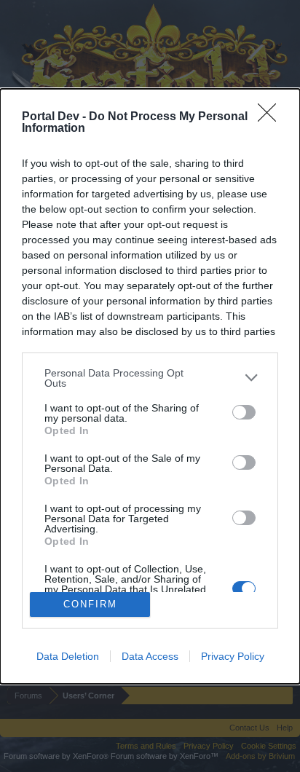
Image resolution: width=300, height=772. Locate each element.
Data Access (150, 656)
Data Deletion (67, 656)
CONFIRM (90, 604)
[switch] (244, 412)
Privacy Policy (232, 656)
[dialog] (150, 386)
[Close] (271, 117)
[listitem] (150, 378)
